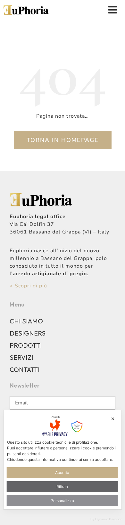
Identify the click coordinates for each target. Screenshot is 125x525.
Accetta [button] (62, 472)
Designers (28, 333)
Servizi (21, 357)
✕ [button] (113, 418)
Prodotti (26, 345)
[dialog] (62, 459)
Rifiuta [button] (62, 486)
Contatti (25, 369)
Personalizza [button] (62, 500)
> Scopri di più (28, 285)
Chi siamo (26, 321)
